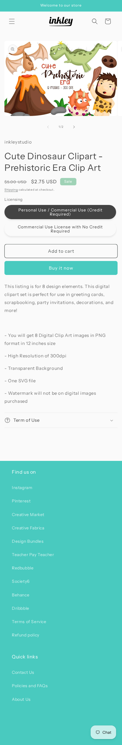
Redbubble (22, 568)
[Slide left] (47, 126)
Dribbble (20, 608)
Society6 (21, 581)
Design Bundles (28, 541)
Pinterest (21, 501)
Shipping (11, 190)
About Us (21, 699)
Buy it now (61, 268)
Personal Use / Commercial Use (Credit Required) (60, 212)
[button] (11, 21)
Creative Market (28, 514)
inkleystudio (50, 740)
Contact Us (23, 672)
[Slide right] (74, 126)
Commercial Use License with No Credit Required (60, 229)
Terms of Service (29, 621)
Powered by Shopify (79, 740)
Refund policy (25, 635)
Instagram (22, 487)
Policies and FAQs (30, 685)
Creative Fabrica (28, 528)
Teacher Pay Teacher (33, 554)
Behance (20, 595)
